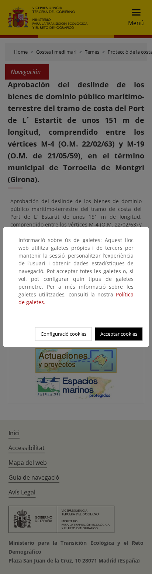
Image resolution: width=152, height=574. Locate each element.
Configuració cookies (63, 333)
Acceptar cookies (118, 333)
